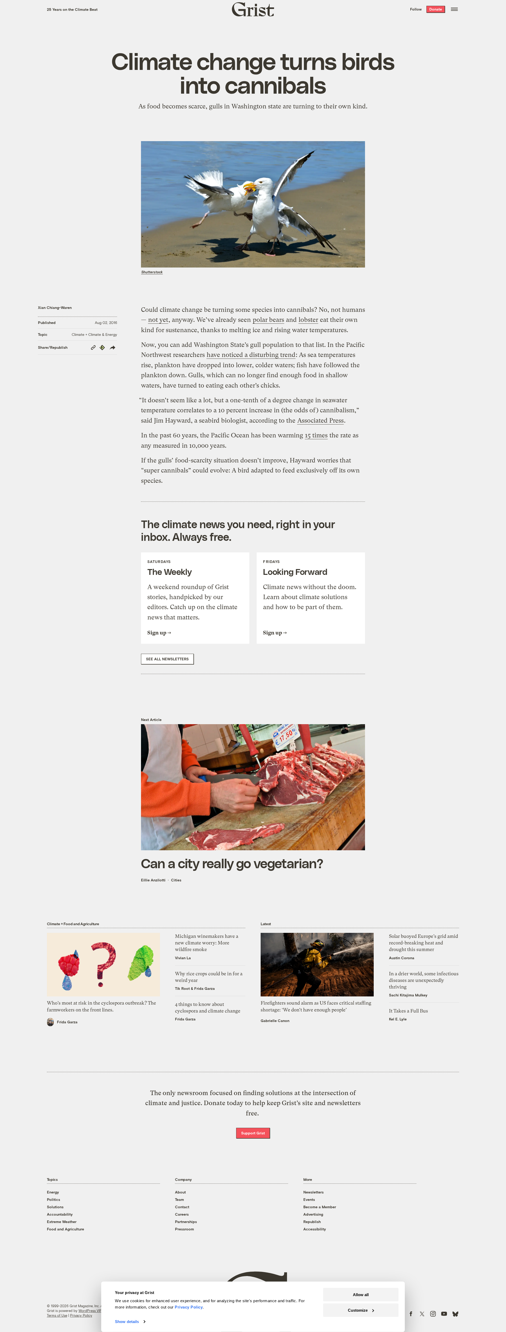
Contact (182, 1207)
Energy (53, 1192)
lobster (308, 319)
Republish (312, 1221)
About (180, 1192)
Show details (127, 1321)
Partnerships (186, 1221)
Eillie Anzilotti (153, 880)
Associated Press (320, 420)
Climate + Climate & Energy (94, 334)
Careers (182, 1214)
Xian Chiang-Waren (55, 307)
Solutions (55, 1207)
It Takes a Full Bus (408, 1011)
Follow (416, 9)
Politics (53, 1199)
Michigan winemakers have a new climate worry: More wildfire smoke (206, 942)
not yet (158, 319)
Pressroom (184, 1229)
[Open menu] (454, 9)
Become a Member (319, 1207)
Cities (176, 880)
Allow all (361, 1294)
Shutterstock (152, 272)
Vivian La (183, 958)
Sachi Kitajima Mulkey (408, 995)
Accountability (60, 1214)
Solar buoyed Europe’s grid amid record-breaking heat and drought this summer (423, 942)
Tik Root (182, 988)
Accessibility (314, 1229)
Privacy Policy (81, 1315)
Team (179, 1199)
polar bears (268, 319)
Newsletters (313, 1192)
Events (309, 1199)
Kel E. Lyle (398, 1019)
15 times (316, 435)
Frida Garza (67, 1022)
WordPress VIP (90, 1311)
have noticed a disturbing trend (251, 355)
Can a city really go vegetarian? (232, 863)
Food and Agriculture (65, 1229)
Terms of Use (57, 1315)
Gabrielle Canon (275, 1020)
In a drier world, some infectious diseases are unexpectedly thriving (424, 980)
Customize (358, 1310)
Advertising (313, 1214)
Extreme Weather (61, 1221)
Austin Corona (401, 958)
